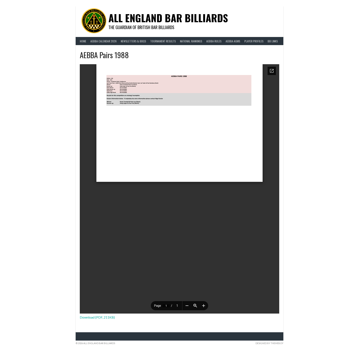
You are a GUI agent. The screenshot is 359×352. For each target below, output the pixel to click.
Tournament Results (163, 41)
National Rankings (191, 41)
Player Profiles (253, 41)
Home (83, 41)
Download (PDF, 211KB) (97, 317)
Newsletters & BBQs (133, 41)
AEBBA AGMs (233, 41)
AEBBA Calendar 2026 (103, 41)
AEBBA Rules (213, 41)
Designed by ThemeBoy (269, 343)
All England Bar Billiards (168, 17)
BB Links (273, 41)
